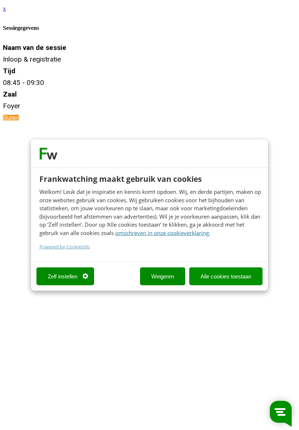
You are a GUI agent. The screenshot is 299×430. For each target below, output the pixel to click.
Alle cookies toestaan (226, 276)
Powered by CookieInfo (64, 247)
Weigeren (162, 276)
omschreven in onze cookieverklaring (162, 232)
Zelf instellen (62, 276)
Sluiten (11, 118)
